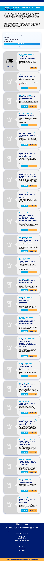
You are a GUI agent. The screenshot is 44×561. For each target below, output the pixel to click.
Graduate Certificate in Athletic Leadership (27, 281)
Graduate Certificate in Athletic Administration (27, 57)
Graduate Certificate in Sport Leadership (27, 385)
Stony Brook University (26, 113)
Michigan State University (27, 75)
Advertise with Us (22, 554)
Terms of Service (22, 546)
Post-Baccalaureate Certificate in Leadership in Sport (28, 135)
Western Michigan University (27, 338)
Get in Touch (22, 553)
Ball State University (25, 95)
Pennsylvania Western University (25, 213)
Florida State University (26, 479)
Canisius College (24, 401)
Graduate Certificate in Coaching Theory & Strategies (27, 423)
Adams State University (26, 152)
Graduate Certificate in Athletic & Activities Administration (27, 442)
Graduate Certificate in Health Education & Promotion (27, 300)
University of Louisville (26, 173)
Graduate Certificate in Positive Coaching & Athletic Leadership (27, 321)
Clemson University (25, 279)
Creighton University (25, 459)
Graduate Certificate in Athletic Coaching (27, 481)
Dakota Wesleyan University (27, 439)
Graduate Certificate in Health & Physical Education (27, 196)
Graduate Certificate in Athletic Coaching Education (27, 98)
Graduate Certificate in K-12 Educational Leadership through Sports (28, 462)
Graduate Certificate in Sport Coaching (27, 77)
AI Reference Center (22, 548)
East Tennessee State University (25, 259)
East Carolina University (26, 237)
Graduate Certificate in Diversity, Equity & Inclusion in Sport (27, 155)
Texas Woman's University (27, 132)
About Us (22, 542)
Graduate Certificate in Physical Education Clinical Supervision (28, 240)
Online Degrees (22, 6)
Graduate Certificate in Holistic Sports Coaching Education (27, 176)
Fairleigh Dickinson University (28, 420)
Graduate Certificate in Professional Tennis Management (27, 501)
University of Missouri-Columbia (26, 318)
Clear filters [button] (22, 46)
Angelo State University (26, 363)
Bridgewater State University (28, 497)
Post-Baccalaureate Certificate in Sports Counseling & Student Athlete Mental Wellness (27, 218)
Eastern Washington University (28, 193)
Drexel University (24, 383)
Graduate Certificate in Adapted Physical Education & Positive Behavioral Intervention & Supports (28, 343)
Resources (37, 6)
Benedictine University (26, 297)
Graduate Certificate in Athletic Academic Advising (27, 366)
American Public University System (27, 55)
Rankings (30, 6)
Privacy (22, 544)
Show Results (22, 43)
